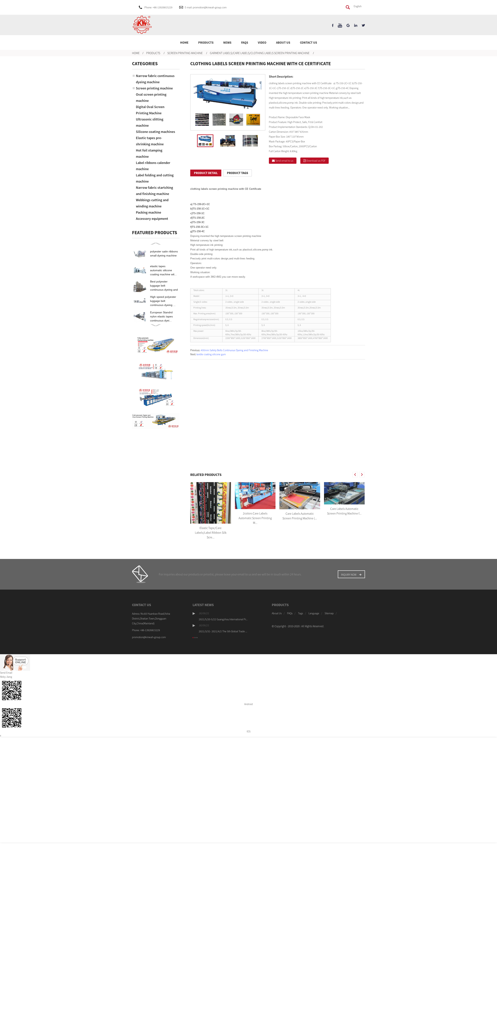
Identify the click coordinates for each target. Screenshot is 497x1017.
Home (184, 42)
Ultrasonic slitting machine (149, 122)
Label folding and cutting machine (155, 178)
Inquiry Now (348, 574)
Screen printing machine (185, 53)
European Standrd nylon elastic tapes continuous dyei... (161, 316)
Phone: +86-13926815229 (158, 7)
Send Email (6, 672)
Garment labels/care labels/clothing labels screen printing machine (259, 53)
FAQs (244, 42)
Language (313, 613)
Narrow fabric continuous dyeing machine (155, 79)
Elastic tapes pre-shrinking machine (150, 141)
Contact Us (308, 42)
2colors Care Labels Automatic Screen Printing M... (255, 518)
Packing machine (148, 212)
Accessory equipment (152, 218)
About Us (283, 42)
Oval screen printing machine (151, 97)
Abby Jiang (6, 676)
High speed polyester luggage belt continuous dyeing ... (163, 301)
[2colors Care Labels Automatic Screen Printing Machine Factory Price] (255, 495)
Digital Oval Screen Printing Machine (150, 110)
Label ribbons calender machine (153, 165)
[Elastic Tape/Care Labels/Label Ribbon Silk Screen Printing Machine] (210, 503)
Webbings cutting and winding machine (152, 203)
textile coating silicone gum (211, 354)
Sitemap (329, 613)
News (227, 42)
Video (262, 42)
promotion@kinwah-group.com (149, 637)
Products (206, 42)
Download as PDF (316, 160)
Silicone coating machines (155, 131)
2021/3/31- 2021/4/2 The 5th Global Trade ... (223, 631)
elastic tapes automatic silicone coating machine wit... (163, 270)
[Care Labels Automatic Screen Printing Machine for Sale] (344, 493)
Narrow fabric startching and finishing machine (154, 190)
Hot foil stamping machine (149, 153)
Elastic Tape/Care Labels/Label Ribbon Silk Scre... (210, 532)
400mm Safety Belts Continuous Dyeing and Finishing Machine (234, 350)
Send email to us (284, 160)
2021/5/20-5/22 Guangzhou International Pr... (223, 619)
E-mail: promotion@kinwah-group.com (206, 7)
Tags (300, 613)
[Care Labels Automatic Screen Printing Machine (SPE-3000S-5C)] (299, 495)
